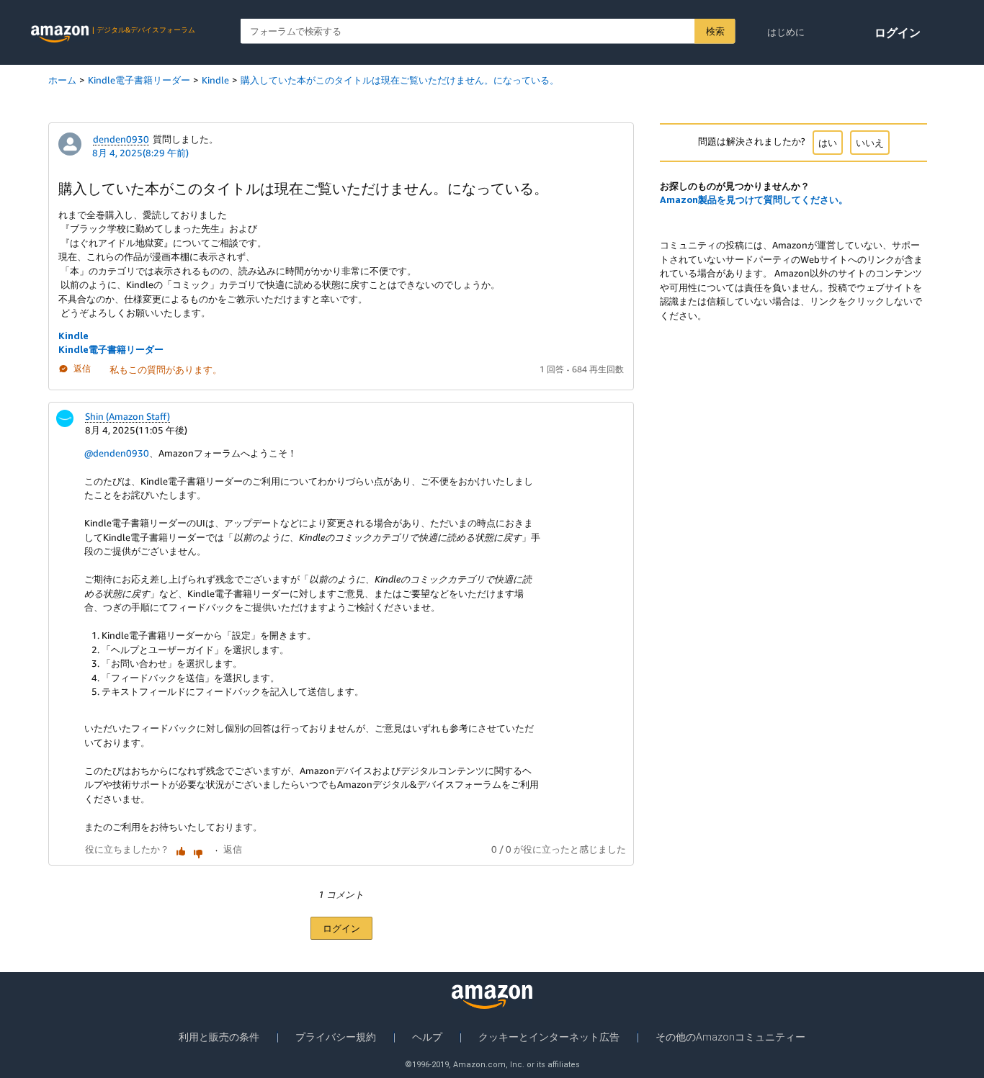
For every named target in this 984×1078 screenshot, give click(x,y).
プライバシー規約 (335, 1037)
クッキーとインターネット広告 (549, 1037)
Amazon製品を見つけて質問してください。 (754, 199)
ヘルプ (427, 1037)
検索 (715, 31)
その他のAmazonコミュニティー (730, 1037)
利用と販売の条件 (219, 1037)
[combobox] (488, 31)
